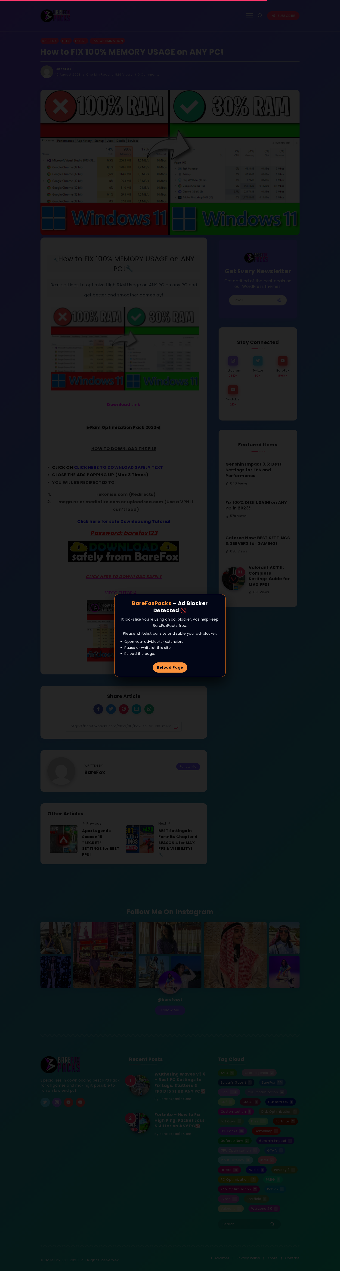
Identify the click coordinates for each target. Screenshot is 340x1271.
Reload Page (170, 667)
